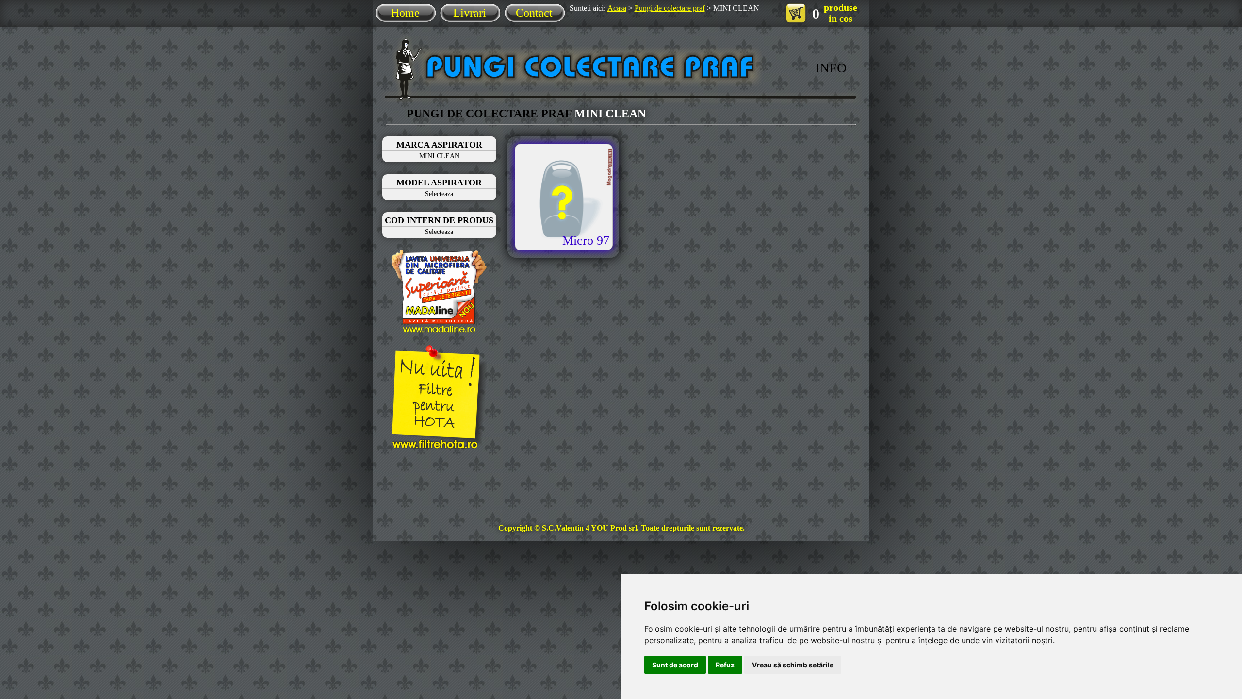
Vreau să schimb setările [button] (792, 665)
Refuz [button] (725, 665)
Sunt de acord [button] (675, 665)
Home (405, 12)
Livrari (469, 12)
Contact (534, 12)
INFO (831, 67)
